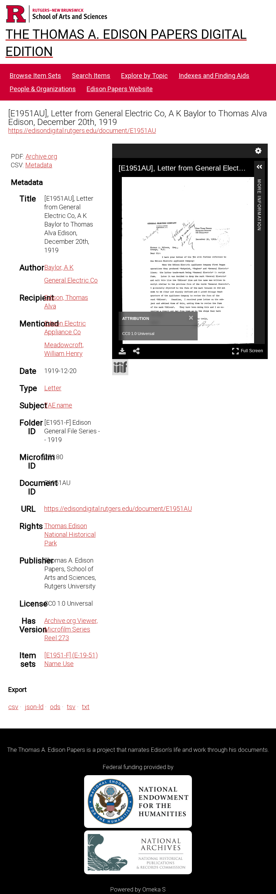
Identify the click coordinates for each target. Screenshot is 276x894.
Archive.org (41, 156)
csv (13, 707)
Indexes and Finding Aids (214, 75)
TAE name (58, 405)
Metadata (38, 165)
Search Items (91, 75)
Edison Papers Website (120, 89)
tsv (71, 707)
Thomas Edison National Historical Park (70, 534)
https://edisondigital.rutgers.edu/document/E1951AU (82, 130)
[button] (262, 169)
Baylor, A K (59, 267)
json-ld (34, 707)
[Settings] (258, 151)
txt (85, 707)
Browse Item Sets (35, 75)
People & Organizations (43, 89)
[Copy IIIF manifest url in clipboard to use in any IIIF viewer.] (120, 367)
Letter (52, 388)
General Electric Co (71, 280)
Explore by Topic (144, 75)
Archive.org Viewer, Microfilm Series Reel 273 (71, 629)
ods (55, 707)
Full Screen (253, 349)
